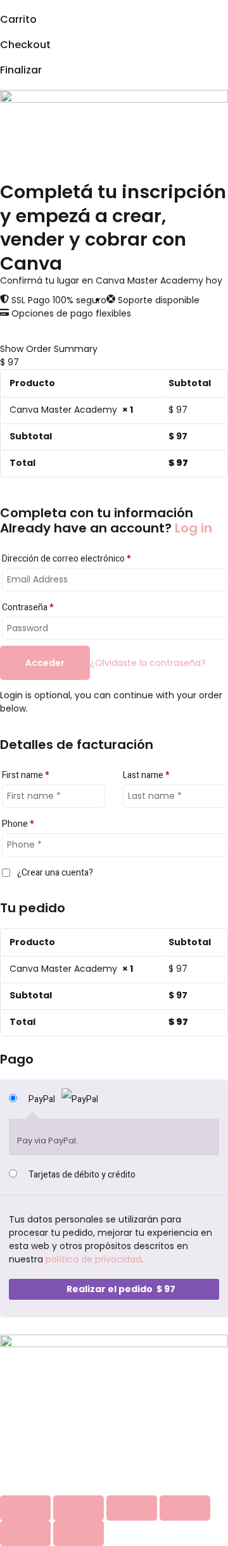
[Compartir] (131, 1508)
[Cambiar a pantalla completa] (78, 1508)
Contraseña (27, 607)
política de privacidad (93, 1259)
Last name (146, 775)
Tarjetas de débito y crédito (82, 1174)
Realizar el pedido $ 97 (120, 1289)
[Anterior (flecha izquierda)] (25, 1533)
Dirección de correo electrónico (66, 558)
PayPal (42, 1099)
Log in (193, 528)
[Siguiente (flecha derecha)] (78, 1533)
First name (25, 775)
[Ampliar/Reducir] (25, 1508)
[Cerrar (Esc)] (185, 1508)
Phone (18, 824)
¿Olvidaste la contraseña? (148, 663)
